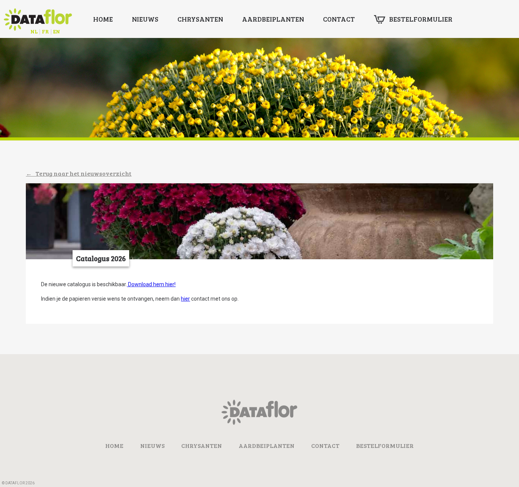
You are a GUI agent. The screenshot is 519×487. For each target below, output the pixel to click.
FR (45, 31)
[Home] (259, 422)
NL (34, 31)
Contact (339, 19)
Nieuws (145, 19)
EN (56, 31)
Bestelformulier (421, 19)
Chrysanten (200, 19)
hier (185, 299)
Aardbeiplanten (273, 19)
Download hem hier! (151, 284)
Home (103, 19)
